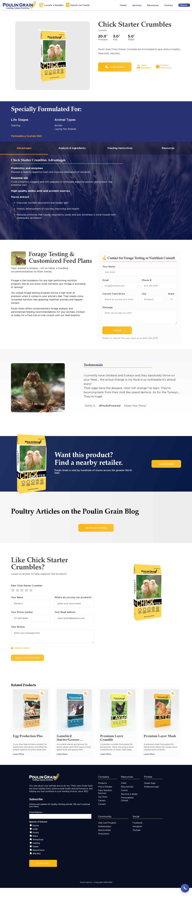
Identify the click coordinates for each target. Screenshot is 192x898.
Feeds (123, 5)
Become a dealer (129, 794)
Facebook (137, 823)
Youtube (137, 830)
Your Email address (65, 612)
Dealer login (149, 783)
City (144, 294)
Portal (184, 5)
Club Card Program (107, 823)
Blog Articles (127, 787)
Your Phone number (22, 612)
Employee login (151, 787)
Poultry (36, 832)
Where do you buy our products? (73, 597)
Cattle (35, 829)
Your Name (108, 266)
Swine (35, 836)
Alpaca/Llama (38, 850)
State (171, 294)
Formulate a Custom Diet (26, 136)
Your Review (18, 627)
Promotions (103, 834)
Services (137, 5)
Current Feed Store (113, 294)
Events (124, 790)
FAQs (123, 783)
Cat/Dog (36, 843)
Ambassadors (104, 826)
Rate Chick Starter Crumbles (26, 585)
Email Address (36, 812)
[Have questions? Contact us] (185, 888)
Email (105, 280)
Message (107, 307)
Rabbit (35, 846)
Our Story (102, 797)
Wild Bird (36, 853)
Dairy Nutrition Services (105, 791)
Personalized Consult (127, 799)
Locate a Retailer (53, 5)
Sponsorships (104, 830)
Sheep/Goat (38, 839)
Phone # (147, 280)
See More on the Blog (96, 528)
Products (102, 783)
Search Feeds (80, 5)
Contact (168, 5)
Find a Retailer (105, 787)
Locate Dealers (166, 464)
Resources (153, 5)
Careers (102, 800)
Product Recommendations (32, 239)
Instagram (137, 826)
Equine (36, 825)
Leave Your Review (27, 658)
